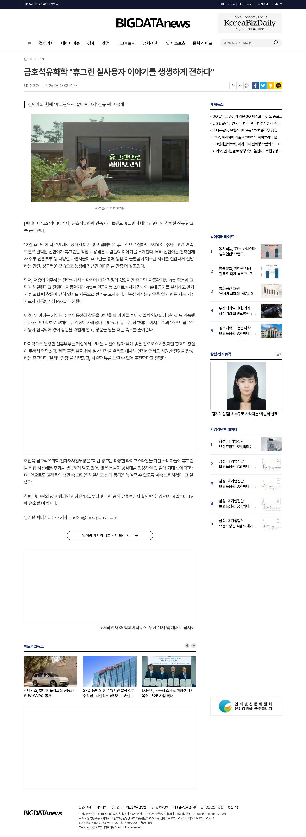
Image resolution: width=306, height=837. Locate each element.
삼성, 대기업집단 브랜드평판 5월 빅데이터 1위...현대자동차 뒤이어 (237, 504)
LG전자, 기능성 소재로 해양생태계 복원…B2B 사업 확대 (167, 693)
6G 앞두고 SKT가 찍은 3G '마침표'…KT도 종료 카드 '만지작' (247, 116)
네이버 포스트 (227, 4)
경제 (91, 43)
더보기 (278, 354)
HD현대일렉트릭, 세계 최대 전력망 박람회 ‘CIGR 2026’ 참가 (247, 144)
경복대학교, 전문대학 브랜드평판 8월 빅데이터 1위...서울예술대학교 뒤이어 (237, 331)
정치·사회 (151, 43)
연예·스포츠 (176, 43)
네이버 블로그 (246, 4)
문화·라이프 (203, 43)
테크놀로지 (126, 43)
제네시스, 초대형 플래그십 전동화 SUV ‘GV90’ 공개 (49, 693)
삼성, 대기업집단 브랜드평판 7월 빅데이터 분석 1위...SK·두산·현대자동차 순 (237, 464)
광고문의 (116, 807)
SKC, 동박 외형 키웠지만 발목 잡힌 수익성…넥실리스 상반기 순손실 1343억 (109, 693)
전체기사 (46, 43)
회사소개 (263, 4)
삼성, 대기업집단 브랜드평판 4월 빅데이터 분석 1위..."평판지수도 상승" (237, 524)
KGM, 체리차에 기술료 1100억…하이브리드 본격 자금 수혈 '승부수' (247, 137)
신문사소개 (85, 807)
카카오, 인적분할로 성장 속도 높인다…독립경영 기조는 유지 (247, 151)
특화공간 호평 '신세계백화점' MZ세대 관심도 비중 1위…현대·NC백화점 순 (236, 291)
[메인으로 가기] (43, 814)
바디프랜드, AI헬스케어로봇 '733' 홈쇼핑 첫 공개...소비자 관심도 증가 (247, 130)
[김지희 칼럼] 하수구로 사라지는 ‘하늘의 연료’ (244, 414)
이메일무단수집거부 (184, 807)
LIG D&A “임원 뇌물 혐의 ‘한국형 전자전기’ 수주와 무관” (247, 123)
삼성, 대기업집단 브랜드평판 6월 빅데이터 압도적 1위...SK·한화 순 (237, 484)
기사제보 (277, 4)
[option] (53, 677)
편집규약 (233, 807)
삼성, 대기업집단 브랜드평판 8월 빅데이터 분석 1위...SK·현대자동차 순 (237, 444)
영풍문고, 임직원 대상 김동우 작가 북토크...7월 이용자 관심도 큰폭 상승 (237, 271)
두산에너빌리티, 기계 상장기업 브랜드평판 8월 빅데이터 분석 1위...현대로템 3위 (237, 311)
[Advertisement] (64, 409)
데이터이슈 (70, 43)
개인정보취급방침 (136, 807)
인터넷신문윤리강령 (212, 807)
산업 (105, 43)
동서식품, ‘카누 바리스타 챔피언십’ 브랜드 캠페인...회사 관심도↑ (237, 251)
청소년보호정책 (159, 807)
